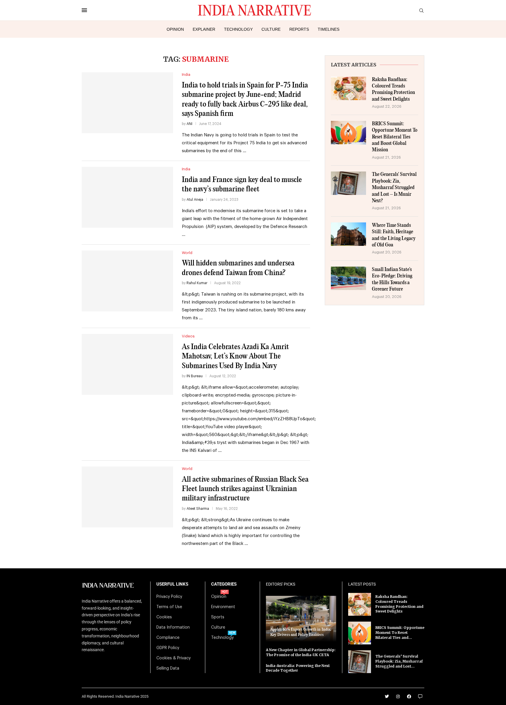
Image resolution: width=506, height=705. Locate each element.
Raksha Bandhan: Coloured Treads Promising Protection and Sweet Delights (393, 89)
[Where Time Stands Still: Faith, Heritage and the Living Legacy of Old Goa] (348, 234)
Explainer (204, 29)
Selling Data (167, 668)
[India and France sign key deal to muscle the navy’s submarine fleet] (127, 197)
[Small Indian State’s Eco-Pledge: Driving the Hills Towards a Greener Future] (348, 278)
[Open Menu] (84, 10)
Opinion (175, 29)
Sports (217, 617)
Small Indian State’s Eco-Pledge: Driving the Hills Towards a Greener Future (392, 279)
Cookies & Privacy (173, 658)
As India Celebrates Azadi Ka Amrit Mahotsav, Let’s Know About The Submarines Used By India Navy (235, 356)
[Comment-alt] (420, 696)
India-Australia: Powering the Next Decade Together (298, 668)
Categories (224, 584)
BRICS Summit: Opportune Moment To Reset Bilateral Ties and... (399, 632)
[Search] (421, 10)
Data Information (173, 627)
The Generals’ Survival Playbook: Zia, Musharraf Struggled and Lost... (399, 661)
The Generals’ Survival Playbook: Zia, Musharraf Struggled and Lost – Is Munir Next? (394, 187)
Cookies (164, 617)
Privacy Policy (169, 597)
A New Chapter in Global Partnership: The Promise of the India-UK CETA (301, 652)
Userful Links (172, 584)
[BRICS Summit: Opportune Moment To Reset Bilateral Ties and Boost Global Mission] (348, 132)
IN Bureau (195, 376)
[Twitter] (387, 696)
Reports (299, 29)
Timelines (328, 29)
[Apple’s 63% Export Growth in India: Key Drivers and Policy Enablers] (301, 619)
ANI (189, 124)
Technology (238, 29)
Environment (223, 607)
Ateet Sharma (198, 508)
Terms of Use (169, 607)
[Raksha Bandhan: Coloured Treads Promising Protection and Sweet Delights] (348, 88)
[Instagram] (398, 696)
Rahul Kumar (197, 283)
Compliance (168, 638)
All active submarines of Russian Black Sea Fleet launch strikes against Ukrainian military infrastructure (245, 489)
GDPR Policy (167, 648)
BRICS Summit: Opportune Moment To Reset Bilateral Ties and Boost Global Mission (394, 137)
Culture (271, 29)
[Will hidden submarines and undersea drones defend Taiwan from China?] (127, 281)
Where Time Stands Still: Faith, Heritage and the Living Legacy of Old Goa (394, 235)
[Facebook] (409, 696)
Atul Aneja (195, 199)
